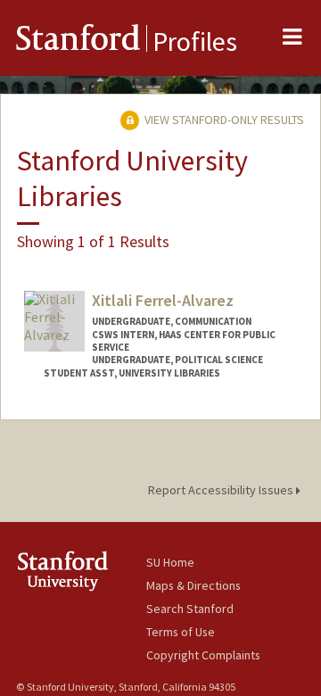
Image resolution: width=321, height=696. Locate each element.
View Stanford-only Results (223, 120)
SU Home (170, 562)
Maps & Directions (193, 585)
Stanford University (81, 570)
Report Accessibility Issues (222, 490)
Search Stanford (190, 609)
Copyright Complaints (203, 655)
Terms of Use (180, 632)
